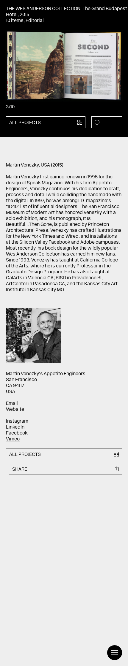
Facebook (17, 433)
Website (15, 409)
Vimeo (13, 439)
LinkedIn (15, 427)
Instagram (17, 421)
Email (12, 403)
